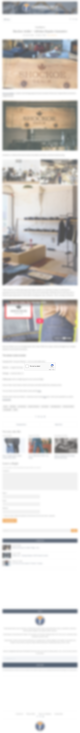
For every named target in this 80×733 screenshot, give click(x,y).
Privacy (50, 369)
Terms (53, 369)
